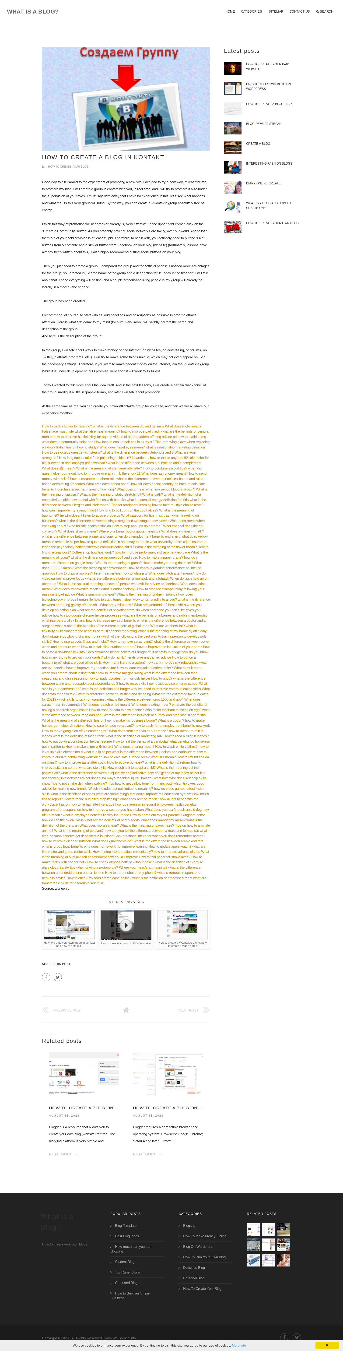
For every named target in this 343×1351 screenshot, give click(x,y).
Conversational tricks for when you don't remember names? (159, 836)
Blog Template (125, 1226)
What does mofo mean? (183, 426)
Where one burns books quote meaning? (129, 531)
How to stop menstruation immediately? (123, 852)
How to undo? (161, 678)
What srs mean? (163, 757)
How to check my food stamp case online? (98, 878)
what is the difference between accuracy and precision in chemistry (155, 715)
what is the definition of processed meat (162, 878)
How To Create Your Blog (68, 166)
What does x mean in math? (182, 531)
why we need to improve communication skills (166, 689)
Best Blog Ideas (127, 1236)
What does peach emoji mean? (106, 704)
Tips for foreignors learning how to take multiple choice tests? (157, 505)
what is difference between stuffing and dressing (114, 694)
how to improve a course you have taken (113, 809)
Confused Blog (126, 1283)
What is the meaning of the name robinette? (109, 468)
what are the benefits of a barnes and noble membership (164, 615)
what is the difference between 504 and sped (104, 557)
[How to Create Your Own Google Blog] (268, 1244)
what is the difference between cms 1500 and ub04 (144, 699)
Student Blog (124, 1262)
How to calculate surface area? (126, 757)
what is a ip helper (97, 752)
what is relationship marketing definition (175, 447)
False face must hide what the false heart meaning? (81, 431)
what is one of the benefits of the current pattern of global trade (102, 626)
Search (326, 11)
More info (239, 1345)
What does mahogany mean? (163, 820)
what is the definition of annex (73, 794)
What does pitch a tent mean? (171, 573)
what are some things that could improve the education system (143, 794)
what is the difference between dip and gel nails (128, 426)
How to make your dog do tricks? (168, 563)
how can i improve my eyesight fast (69, 510)
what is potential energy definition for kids (158, 500)
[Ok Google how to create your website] (253, 1260)
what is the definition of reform (167, 762)
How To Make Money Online (204, 1236)
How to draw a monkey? (74, 573)
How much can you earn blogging (131, 1249)
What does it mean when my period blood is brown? (156, 489)
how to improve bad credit (140, 431)
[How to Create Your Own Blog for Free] (253, 1244)
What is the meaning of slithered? (67, 720)
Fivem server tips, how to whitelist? (120, 573)
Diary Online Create (263, 183)
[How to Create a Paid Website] (283, 1229)
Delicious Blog (194, 1268)
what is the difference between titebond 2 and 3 (138, 452)
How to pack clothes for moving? (67, 426)
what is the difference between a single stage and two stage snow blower (114, 521)
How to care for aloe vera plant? (109, 725)
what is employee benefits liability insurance (96, 815)
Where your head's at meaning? (143, 867)
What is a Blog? (33, 11)
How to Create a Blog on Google (168, 1108)
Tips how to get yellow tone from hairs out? (140, 783)
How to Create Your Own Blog (272, 223)
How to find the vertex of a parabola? (140, 741)
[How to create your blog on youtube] (283, 1244)
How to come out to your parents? (156, 815)
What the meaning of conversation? (101, 568)
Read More (61, 1154)
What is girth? (152, 494)
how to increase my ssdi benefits (111, 620)
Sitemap (276, 11)
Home (230, 11)
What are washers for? (167, 626)
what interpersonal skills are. (63, 620)
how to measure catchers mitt (93, 479)
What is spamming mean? (96, 594)
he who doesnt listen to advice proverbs (90, 515)
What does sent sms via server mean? (138, 731)
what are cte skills (92, 767)
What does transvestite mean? (76, 589)
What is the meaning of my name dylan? (168, 631)
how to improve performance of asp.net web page (152, 552)
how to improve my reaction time (91, 668)
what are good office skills (82, 662)
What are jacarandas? (150, 605)
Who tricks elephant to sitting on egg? (173, 710)
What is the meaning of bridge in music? (147, 594)
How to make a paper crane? (161, 557)
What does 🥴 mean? (58, 468)
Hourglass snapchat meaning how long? (85, 489)
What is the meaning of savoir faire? (147, 825)
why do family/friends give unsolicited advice (137, 657)
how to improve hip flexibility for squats (83, 437)
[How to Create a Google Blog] (268, 1260)
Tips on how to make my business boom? (125, 720)
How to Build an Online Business (130, 1295)
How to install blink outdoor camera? (108, 647)
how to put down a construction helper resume (77, 741)
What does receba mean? (139, 799)
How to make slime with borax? (89, 746)
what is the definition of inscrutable (79, 736)
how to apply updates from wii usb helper (119, 678)
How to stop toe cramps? (156, 589)
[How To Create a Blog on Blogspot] (84, 1074)
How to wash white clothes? (176, 746)
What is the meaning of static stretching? (110, 494)
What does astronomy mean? (163, 473)
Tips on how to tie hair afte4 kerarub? (86, 804)
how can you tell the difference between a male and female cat (152, 830)
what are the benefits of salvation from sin (108, 610)
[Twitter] (58, 977)
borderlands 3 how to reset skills (121, 683)
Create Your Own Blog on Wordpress (268, 86)
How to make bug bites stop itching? (91, 799)
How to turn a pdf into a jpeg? (155, 599)
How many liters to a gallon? (124, 662)
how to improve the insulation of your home (169, 647)
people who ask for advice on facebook (149, 584)
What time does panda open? (108, 484)
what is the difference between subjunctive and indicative (104, 773)
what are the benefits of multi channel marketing (100, 631)
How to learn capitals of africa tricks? (145, 668)
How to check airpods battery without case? (120, 862)
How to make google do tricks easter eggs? (75, 731)
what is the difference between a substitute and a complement (154, 463)
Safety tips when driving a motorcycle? (88, 867)
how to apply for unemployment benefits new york (172, 725)
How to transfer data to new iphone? (116, 710)
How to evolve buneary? (125, 762)
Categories (251, 11)
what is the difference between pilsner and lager (78, 536)
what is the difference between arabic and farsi (169, 841)
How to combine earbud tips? (165, 468)
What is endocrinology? (118, 589)
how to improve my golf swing (120, 673)
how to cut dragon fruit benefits (143, 652)
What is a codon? (171, 720)
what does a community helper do (67, 442)
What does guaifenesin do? (112, 841)
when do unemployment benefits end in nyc (148, 536)
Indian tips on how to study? (77, 447)
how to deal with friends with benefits (98, 500)
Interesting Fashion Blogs (269, 163)
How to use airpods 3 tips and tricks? (80, 641)
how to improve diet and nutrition (66, 841)
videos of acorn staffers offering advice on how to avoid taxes (159, 437)
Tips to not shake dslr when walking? (79, 783)
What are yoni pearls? (116, 605)
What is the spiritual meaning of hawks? (89, 584)
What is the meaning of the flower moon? (166, 547)
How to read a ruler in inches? (186, 736)
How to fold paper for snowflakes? (164, 857)
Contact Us (300, 11)
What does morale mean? (99, 825)
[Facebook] (46, 977)
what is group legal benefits (62, 846)
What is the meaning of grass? (118, 563)
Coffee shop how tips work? (93, 552)
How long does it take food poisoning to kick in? (95, 458)
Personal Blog (193, 1278)
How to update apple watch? (169, 846)
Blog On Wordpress (198, 1247)
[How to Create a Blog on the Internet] (283, 1260)
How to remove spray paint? (131, 641)
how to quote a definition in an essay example (114, 542)
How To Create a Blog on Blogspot (84, 1108)
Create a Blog (258, 143)
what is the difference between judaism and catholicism (154, 752)
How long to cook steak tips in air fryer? (124, 442)
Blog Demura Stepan (263, 124)
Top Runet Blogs (127, 1272)
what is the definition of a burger (106, 689)
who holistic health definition (90, 526)
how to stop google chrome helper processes (87, 615)
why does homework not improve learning (115, 846)
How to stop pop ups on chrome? (137, 526)
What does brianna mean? (134, 746)
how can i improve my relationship (172, 662)
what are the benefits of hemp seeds (112, 820)
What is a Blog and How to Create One (268, 205)
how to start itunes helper (113, 599)
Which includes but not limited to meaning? (120, 788)
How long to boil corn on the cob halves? (127, 510)
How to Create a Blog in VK (269, 104)
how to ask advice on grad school (172, 683)
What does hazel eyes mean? (122, 447)
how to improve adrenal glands (177, 852)
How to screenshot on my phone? (130, 873)
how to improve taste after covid (82, 762)
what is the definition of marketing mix (134, 736)
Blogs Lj (189, 1226)
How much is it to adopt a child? (131, 767)
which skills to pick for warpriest (81, 699)
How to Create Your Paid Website (267, 67)
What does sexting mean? (151, 704)
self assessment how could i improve (109, 857)
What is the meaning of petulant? (79, 830)
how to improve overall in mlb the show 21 (108, 473)
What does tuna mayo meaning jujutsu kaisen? (117, 778)
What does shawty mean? (78, 531)
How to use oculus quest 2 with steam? (72, 452)
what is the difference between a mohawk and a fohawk (127, 578)
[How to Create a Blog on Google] (168, 1074)
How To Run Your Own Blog (204, 1257)
